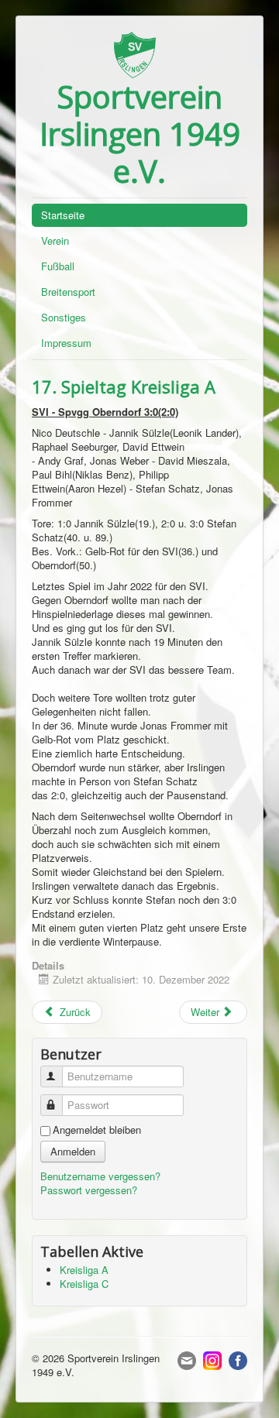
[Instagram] (212, 1358)
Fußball (57, 266)
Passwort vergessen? (88, 1190)
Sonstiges (63, 317)
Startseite (62, 215)
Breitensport (68, 291)
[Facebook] (238, 1358)
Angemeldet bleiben (97, 1130)
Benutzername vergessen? (100, 1176)
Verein (55, 240)
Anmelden (72, 1151)
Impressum (66, 342)
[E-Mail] (186, 1358)
